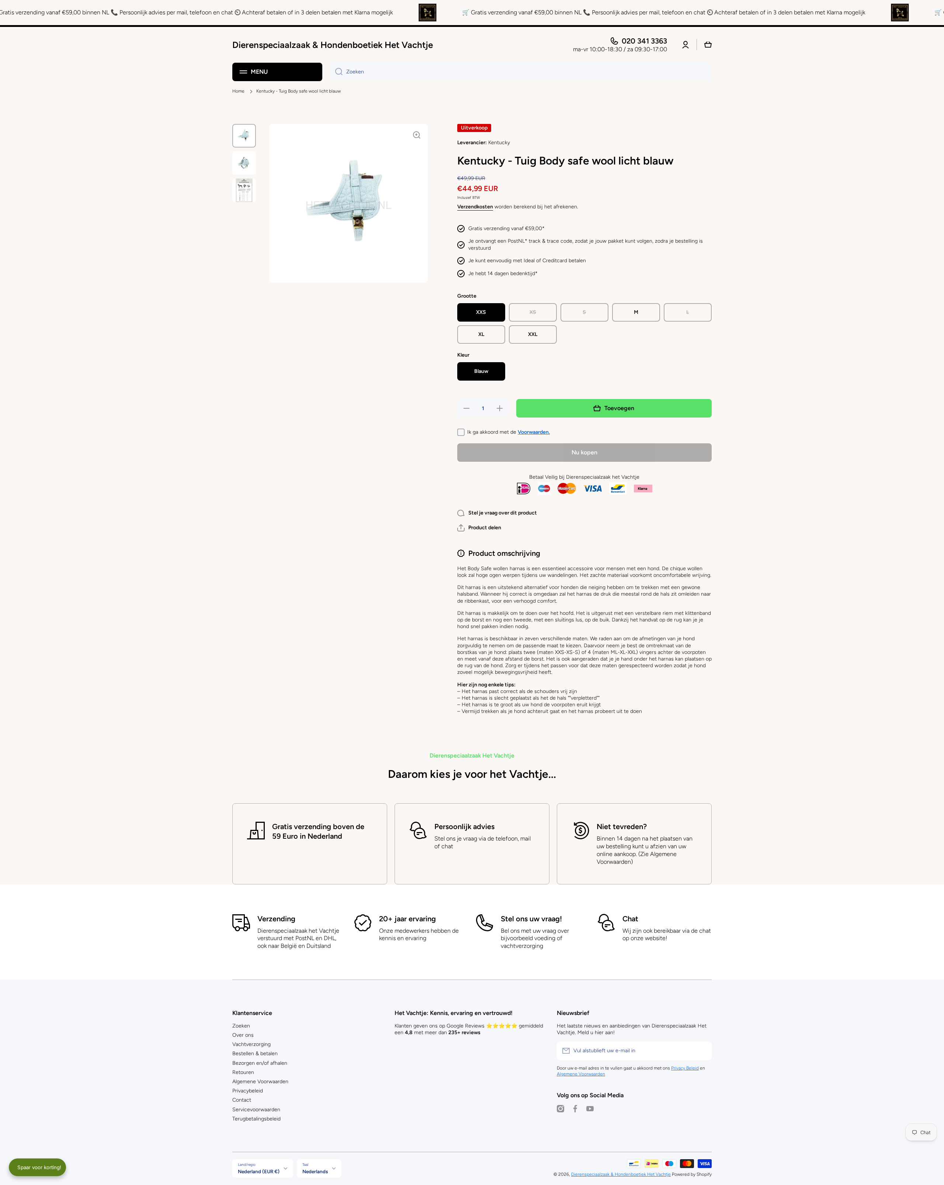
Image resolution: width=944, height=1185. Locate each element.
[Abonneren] (702, 1051)
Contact (241, 1100)
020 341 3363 (644, 41)
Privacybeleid (247, 1091)
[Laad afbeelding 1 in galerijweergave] (244, 136)
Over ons (243, 1035)
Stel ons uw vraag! (531, 918)
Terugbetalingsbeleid (256, 1119)
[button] (479, 527)
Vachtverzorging (251, 1044)
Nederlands (315, 1171)
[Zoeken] (336, 72)
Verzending (276, 918)
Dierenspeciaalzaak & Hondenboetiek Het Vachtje (621, 1174)
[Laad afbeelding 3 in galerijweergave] (244, 190)
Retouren (243, 1072)
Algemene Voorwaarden (260, 1081)
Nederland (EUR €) (259, 1171)
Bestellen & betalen (255, 1053)
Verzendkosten (475, 207)
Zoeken (241, 1026)
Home (238, 91)
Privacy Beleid (685, 1068)
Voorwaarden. (534, 432)
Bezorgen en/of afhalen (259, 1063)
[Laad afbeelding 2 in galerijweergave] (244, 163)
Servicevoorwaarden (256, 1109)
